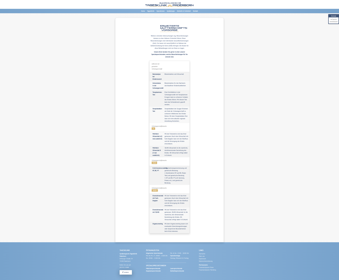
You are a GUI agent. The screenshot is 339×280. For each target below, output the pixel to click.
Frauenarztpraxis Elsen (206, 267)
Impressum (202, 259)
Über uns (202, 256)
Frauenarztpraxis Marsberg (207, 270)
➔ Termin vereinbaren (334, 20)
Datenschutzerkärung (205, 261)
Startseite (202, 254)
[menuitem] (143, 11)
